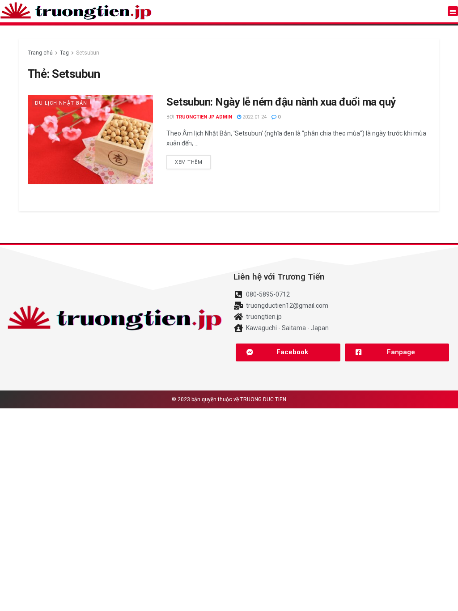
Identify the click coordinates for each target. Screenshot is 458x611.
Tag (64, 53)
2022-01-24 (254, 117)
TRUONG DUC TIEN (263, 399)
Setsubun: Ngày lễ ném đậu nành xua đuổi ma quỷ (281, 102)
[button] (453, 11)
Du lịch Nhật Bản (61, 103)
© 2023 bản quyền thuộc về (206, 399)
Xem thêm (188, 162)
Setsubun (87, 53)
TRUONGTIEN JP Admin (204, 117)
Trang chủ (40, 53)
